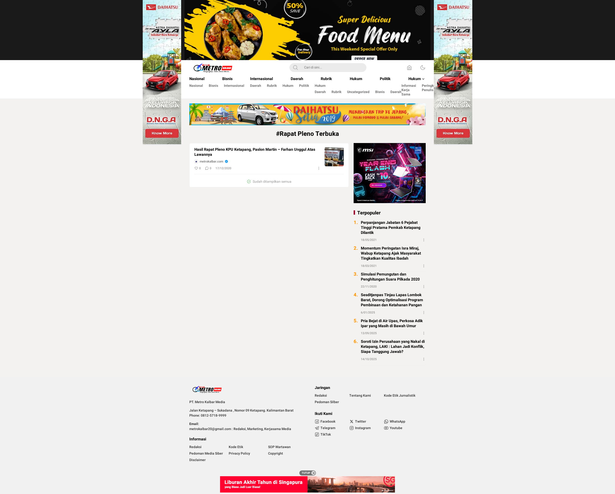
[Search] (295, 67)
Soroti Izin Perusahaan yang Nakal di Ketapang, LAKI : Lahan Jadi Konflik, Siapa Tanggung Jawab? (393, 346)
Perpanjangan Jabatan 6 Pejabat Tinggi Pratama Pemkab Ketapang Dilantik (390, 227)
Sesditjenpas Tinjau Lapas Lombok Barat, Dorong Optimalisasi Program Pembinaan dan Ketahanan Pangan (392, 300)
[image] (334, 156)
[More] (319, 168)
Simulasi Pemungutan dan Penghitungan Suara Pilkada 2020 (390, 277)
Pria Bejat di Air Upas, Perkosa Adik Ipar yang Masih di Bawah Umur (392, 324)
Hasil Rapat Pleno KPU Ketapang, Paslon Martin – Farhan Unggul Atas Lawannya (254, 152)
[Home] (409, 67)
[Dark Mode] (423, 67)
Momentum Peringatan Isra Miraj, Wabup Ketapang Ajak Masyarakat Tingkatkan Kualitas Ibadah (391, 253)
